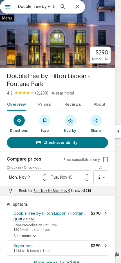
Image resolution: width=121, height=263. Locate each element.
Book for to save (55, 191)
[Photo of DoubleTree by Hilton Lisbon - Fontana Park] (57, 34)
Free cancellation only (82, 159)
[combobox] (36, 6)
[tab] (15, 104)
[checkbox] (105, 159)
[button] (57, 220)
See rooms (25, 236)
